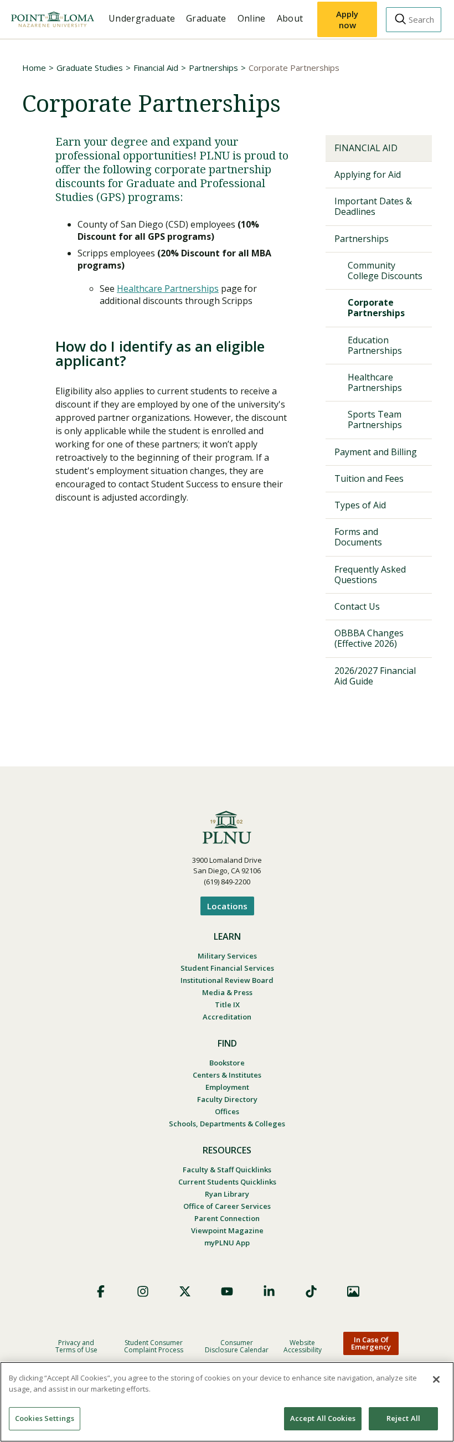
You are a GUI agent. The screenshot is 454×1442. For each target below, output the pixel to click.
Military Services (227, 956)
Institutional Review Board (227, 980)
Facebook (100, 1291)
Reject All (403, 1418)
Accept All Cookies (322, 1418)
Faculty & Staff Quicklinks (227, 1170)
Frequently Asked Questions (370, 574)
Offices (227, 1111)
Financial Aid (155, 67)
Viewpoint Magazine (227, 1230)
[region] (227, 1402)
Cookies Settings (44, 1418)
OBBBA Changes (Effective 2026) (369, 638)
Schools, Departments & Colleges (227, 1124)
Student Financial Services (227, 968)
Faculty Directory (227, 1099)
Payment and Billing (375, 452)
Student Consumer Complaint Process (153, 1346)
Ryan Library (227, 1194)
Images (353, 1291)
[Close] (436, 1379)
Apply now (347, 19)
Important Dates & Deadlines (373, 206)
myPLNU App (227, 1243)
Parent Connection (227, 1218)
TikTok (311, 1291)
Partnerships (213, 67)
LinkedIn (269, 1291)
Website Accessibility (302, 1346)
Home (34, 67)
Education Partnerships (375, 345)
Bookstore (227, 1063)
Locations (227, 905)
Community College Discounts (385, 270)
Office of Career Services (227, 1206)
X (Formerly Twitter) (184, 1291)
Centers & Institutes (227, 1075)
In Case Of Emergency (371, 1343)
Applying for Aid (367, 174)
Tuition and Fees (369, 478)
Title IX (227, 1005)
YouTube (227, 1291)
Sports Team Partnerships (375, 419)
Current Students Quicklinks (227, 1182)
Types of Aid (360, 505)
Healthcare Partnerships (168, 288)
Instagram (142, 1291)
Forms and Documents (358, 537)
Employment (227, 1087)
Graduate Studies (89, 67)
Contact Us (357, 606)
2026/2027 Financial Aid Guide (375, 676)
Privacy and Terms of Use (76, 1346)
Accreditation (227, 1017)
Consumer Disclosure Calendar (237, 1346)
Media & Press (227, 992)
